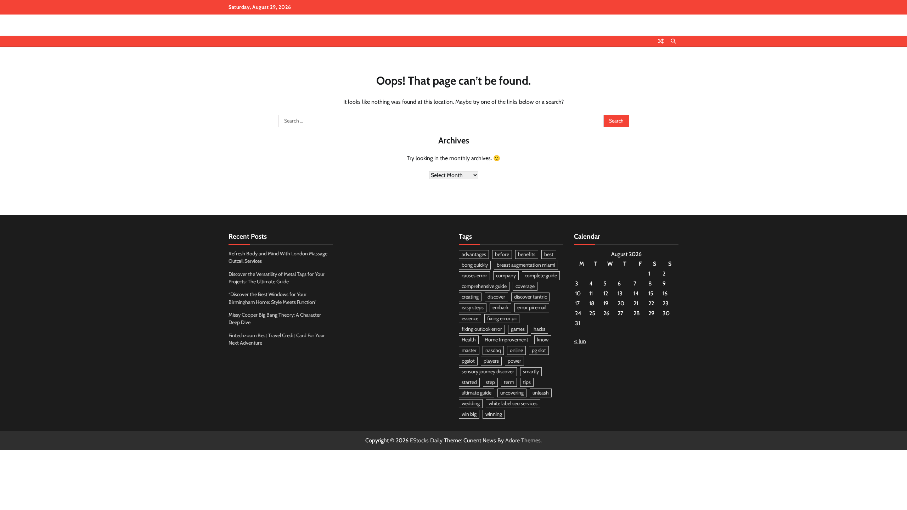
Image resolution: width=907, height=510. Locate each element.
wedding (471, 403)
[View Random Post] (660, 41)
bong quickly (475, 265)
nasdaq (493, 350)
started (469, 382)
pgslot (468, 361)
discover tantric (530, 297)
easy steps (473, 307)
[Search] (673, 41)
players (491, 361)
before (502, 254)
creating (470, 297)
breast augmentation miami (526, 265)
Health (469, 339)
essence (470, 318)
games (518, 329)
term (509, 382)
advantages (474, 254)
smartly (531, 371)
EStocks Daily (426, 440)
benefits (526, 254)
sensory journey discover (488, 371)
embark (500, 307)
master (469, 350)
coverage (525, 286)
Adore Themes (523, 440)
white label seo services (513, 403)
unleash (541, 393)
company (506, 275)
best (548, 254)
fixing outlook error (482, 329)
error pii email (531, 307)
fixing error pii (502, 318)
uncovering (512, 393)
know (542, 339)
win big (469, 414)
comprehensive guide (484, 286)
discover (496, 297)
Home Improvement (506, 339)
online (516, 350)
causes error (474, 275)
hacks (539, 329)
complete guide (541, 275)
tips (527, 382)
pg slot (539, 350)
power (514, 361)
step (490, 382)
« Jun (580, 341)
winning (493, 414)
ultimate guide (476, 393)
